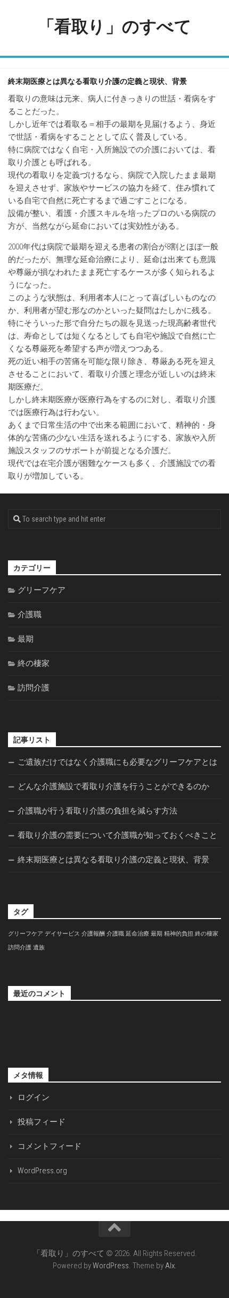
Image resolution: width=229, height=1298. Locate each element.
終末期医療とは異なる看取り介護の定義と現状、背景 (113, 859)
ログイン (34, 1097)
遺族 (39, 947)
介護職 (30, 614)
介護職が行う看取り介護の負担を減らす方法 (97, 811)
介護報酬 (93, 933)
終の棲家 (34, 663)
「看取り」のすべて (115, 26)
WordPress (111, 1265)
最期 (26, 639)
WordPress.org (42, 1170)
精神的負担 (178, 933)
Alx (170, 1265)
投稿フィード (42, 1122)
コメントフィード (49, 1146)
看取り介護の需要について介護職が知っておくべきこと (117, 835)
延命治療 (137, 933)
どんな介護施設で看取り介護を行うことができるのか (113, 786)
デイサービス (62, 933)
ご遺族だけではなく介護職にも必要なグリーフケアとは (117, 762)
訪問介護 (34, 688)
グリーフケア (42, 590)
